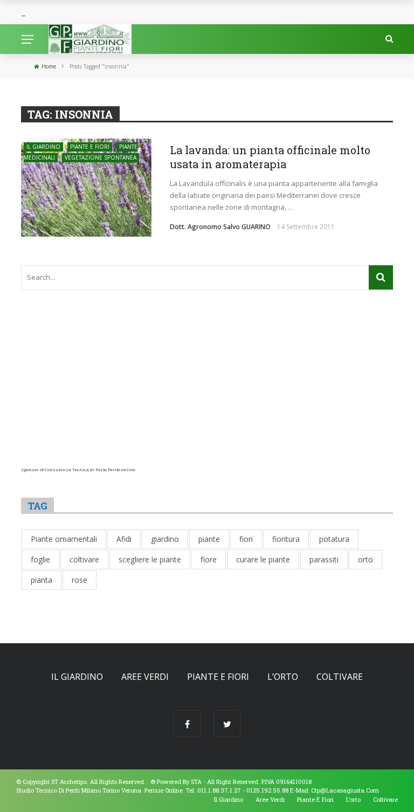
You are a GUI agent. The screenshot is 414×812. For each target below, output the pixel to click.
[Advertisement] (207, 391)
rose (79, 580)
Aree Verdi (145, 677)
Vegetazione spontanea (100, 157)
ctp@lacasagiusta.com (345, 790)
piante (209, 539)
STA (196, 781)
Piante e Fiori (89, 146)
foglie (40, 559)
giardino (165, 539)
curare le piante (263, 559)
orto (365, 559)
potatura (334, 539)
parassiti (324, 559)
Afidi (124, 539)
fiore (209, 559)
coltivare (84, 559)
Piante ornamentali (64, 539)
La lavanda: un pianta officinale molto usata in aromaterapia (270, 157)
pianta (41, 580)
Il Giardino (43, 146)
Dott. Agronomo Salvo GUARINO (220, 226)
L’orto (282, 677)
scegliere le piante (150, 559)
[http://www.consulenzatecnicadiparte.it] (149, 781)
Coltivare (339, 677)
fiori (246, 539)
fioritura (286, 539)
